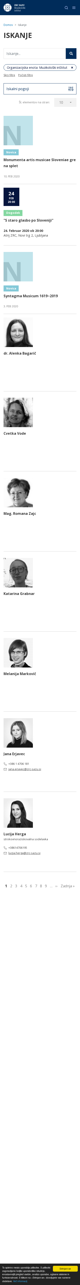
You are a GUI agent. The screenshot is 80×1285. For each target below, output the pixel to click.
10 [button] (61, 102)
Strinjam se (65, 1268)
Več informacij (20, 1281)
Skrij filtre (9, 75)
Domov (8, 25)
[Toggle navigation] (74, 8)
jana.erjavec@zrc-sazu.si (24, 769)
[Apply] (71, 53)
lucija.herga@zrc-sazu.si (24, 853)
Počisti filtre (25, 75)
